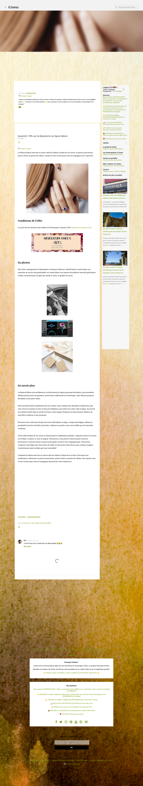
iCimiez (13, 7)
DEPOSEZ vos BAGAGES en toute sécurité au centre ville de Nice (115, 134)
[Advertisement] (71, 66)
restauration (76, 649)
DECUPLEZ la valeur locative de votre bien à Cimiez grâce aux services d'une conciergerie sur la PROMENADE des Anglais (114, 109)
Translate (118, 91)
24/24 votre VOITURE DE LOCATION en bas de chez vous (113, 123)
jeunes (107, 649)
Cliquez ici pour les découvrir (113, 154)
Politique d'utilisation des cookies (62, 760)
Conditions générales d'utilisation (101, 760)
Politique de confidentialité (39, 760)
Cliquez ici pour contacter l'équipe (114, 171)
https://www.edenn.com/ (81, 228)
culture (40, 649)
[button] (19, 142)
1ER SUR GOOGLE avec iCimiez (115, 139)
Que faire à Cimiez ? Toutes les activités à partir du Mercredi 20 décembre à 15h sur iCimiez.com (113, 270)
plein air (47, 649)
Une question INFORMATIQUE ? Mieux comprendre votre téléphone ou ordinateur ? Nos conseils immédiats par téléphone (115, 99)
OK (71, 747)
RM (25, 540)
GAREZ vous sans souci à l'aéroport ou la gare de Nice (112, 129)
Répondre (27, 546)
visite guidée (86, 649)
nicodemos (77, 767)
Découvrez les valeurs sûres (112, 160)
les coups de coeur (97, 649)
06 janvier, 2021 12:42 (33, 540)
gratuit (54, 649)
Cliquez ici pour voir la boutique (113, 166)
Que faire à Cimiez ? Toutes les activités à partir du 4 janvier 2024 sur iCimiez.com (115, 231)
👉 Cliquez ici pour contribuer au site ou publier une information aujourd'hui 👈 (71, 673)
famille (68, 649)
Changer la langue (26, 96)
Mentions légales (82, 760)
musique (61, 649)
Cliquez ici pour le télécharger (113, 149)
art (35, 649)
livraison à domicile (33, 517)
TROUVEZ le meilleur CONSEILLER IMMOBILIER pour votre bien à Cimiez (114, 117)
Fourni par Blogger (72, 764)
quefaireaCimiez (31, 93)
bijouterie (22, 517)
